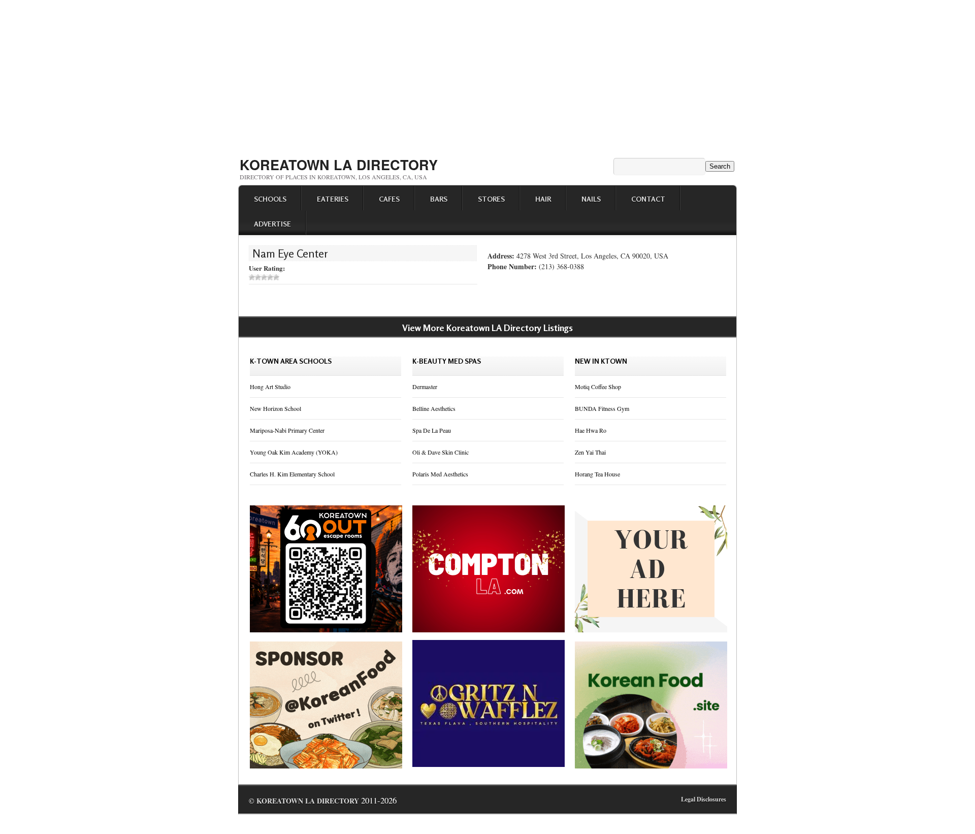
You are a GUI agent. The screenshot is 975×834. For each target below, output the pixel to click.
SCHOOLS (270, 199)
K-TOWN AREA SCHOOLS (291, 361)
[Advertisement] (487, 75)
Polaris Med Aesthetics (440, 474)
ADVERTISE (272, 223)
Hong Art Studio (270, 386)
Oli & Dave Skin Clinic (440, 452)
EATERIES (332, 199)
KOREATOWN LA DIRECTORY (339, 164)
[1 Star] (252, 277)
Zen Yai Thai (590, 452)
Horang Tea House (597, 474)
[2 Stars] (258, 277)
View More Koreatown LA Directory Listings (487, 327)
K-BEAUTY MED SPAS (446, 361)
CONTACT (648, 199)
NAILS (591, 199)
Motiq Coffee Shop (598, 386)
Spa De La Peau (431, 430)
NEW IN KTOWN (601, 361)
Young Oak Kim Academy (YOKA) (294, 452)
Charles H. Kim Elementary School (292, 474)
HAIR (543, 199)
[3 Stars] (264, 277)
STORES (491, 199)
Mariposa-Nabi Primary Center (287, 430)
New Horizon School (275, 408)
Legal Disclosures (703, 799)
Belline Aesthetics (434, 408)
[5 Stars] (276, 277)
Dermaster (424, 386)
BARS (438, 199)
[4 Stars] (270, 277)
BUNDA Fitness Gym (602, 408)
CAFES (389, 199)
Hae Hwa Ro (590, 430)
